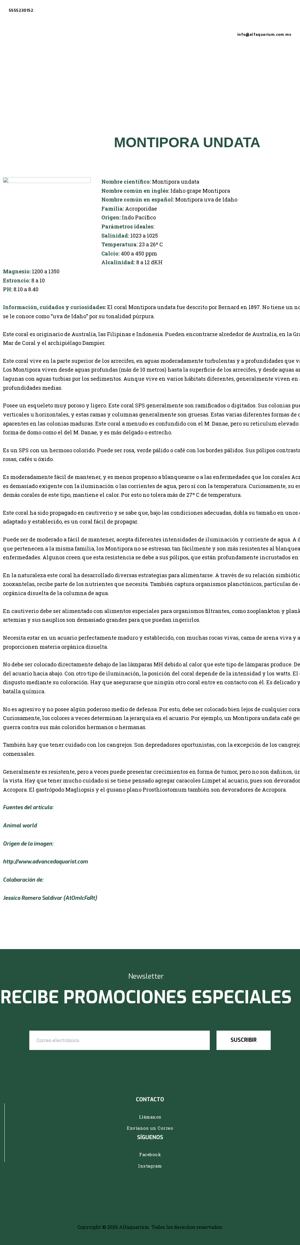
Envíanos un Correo (150, 1128)
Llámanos (150, 1117)
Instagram (150, 1166)
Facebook (150, 1154)
